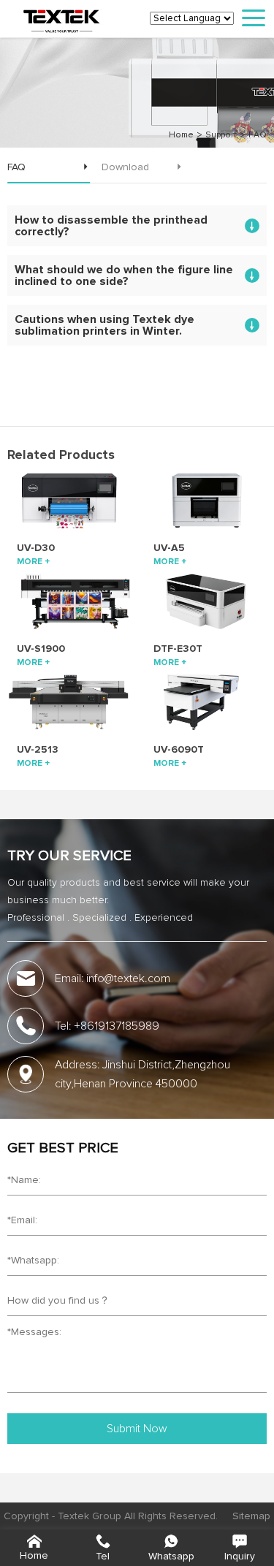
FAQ (257, 135)
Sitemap (251, 1516)
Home (181, 135)
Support (221, 135)
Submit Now (137, 1428)
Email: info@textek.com (112, 978)
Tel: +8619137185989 (107, 1026)
